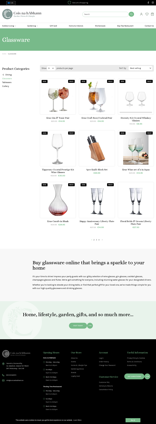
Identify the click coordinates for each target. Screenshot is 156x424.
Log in (101, 358)
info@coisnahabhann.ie (14, 380)
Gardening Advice (77, 369)
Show (43, 68)
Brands (73, 372)
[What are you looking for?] (131, 14)
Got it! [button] (133, 420)
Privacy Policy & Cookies (136, 358)
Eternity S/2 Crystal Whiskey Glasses (136, 119)
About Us (74, 358)
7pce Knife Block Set (97, 169)
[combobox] (105, 14)
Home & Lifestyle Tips (79, 365)
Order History (104, 362)
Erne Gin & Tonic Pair (58, 118)
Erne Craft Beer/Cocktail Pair (97, 118)
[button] (9, 26)
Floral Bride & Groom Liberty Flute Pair (135, 222)
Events (73, 362)
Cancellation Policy (106, 389)
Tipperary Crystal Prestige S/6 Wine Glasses (58, 171)
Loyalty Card (75, 376)
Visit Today (78, 326)
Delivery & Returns (106, 386)
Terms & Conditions (134, 362)
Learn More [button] (77, 420)
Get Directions (134, 376)
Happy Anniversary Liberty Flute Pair (97, 222)
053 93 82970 (11, 375)
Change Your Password (107, 365)
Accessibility (131, 365)
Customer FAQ (104, 382)
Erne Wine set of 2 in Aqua (136, 169)
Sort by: (122, 68)
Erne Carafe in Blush (58, 221)
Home (4, 54)
